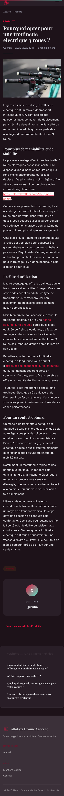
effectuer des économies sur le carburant (32, 365)
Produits (18, 11)
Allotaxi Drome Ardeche (29, 729)
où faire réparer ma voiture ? (24, 676)
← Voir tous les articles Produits (22, 626)
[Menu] (57, 3)
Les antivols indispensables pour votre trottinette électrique (29, 696)
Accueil (7, 11)
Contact (7, 775)
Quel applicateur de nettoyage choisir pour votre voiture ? (31, 685)
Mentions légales (12, 769)
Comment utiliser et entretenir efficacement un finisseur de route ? (27, 666)
